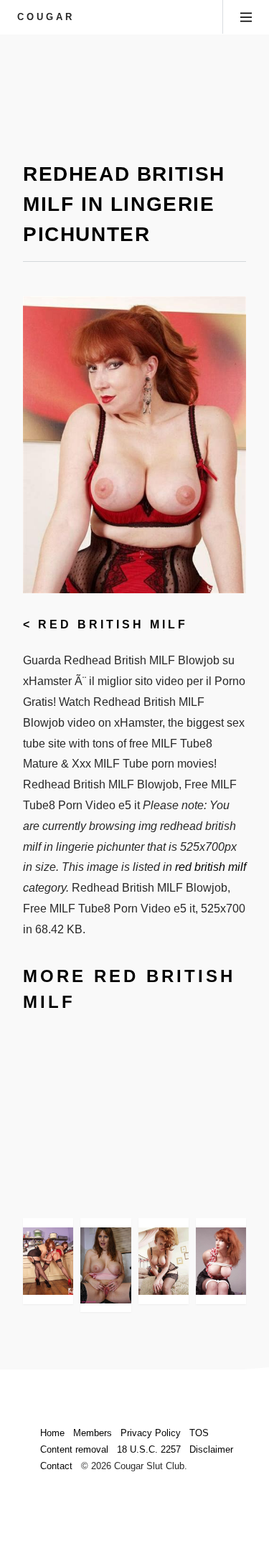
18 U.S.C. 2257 (149, 1449)
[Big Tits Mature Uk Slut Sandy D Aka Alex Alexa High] (105, 1265)
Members (92, 1433)
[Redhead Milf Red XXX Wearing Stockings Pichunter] (163, 1261)
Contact (56, 1466)
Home (52, 1433)
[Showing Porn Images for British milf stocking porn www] (48, 1261)
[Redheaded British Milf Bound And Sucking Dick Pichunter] (221, 1261)
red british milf (113, 624)
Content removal (74, 1449)
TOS (199, 1433)
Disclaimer (211, 1449)
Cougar (46, 16)
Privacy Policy (151, 1433)
